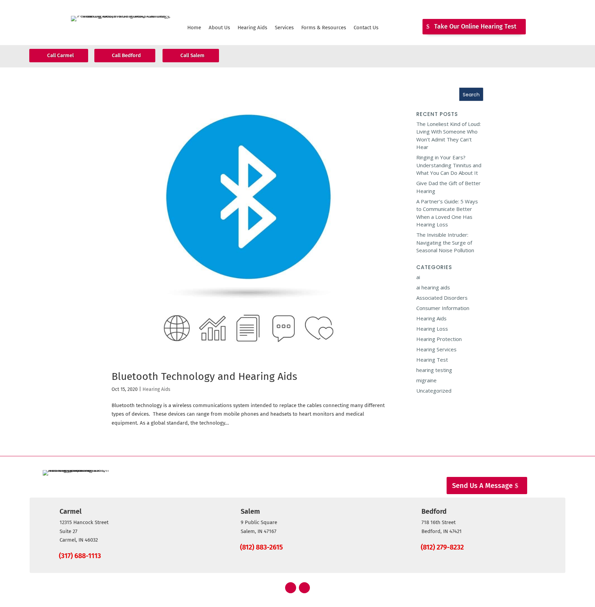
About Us (219, 28)
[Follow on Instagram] (304, 587)
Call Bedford (126, 55)
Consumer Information (442, 308)
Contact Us (366, 28)
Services (284, 28)
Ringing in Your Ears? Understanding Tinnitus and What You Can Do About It (448, 165)
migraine (426, 380)
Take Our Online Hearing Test (475, 26)
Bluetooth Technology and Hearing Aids (204, 376)
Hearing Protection (439, 339)
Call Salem (192, 55)
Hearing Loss (432, 328)
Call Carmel (60, 55)
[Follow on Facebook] (290, 587)
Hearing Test (432, 359)
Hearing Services (436, 349)
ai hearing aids (433, 287)
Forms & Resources (323, 28)
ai (418, 277)
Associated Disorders (442, 297)
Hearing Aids (252, 28)
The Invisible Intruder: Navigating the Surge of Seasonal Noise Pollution (445, 242)
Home (194, 28)
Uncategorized (433, 390)
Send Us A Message (482, 485)
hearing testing (434, 369)
